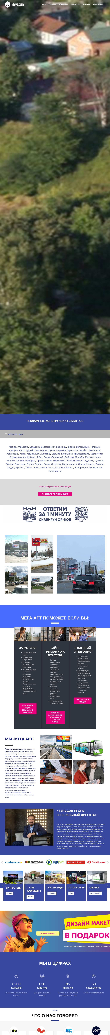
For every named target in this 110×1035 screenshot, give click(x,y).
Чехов (51, 467)
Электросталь (96, 467)
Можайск (79, 457)
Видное (71, 447)
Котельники (67, 454)
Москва (12, 447)
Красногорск (97, 454)
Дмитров (13, 450)
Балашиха (35, 447)
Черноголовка (40, 467)
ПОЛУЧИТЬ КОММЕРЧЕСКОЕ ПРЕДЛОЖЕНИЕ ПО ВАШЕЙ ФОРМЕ (55, 717)
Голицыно (95, 447)
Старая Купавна (86, 464)
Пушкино (99, 460)
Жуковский (72, 450)
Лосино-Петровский (53, 457)
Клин (37, 454)
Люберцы (69, 457)
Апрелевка (23, 447)
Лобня (39, 457)
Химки (28, 467)
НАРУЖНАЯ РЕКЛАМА (49, 4)
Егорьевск (61, 450)
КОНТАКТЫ (86, 4)
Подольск (88, 460)
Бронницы (61, 447)
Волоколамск (82, 447)
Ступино (100, 464)
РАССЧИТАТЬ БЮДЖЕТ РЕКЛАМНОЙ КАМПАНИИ (27, 709)
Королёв (55, 454)
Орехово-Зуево (44, 460)
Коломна (45, 454)
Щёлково (68, 467)
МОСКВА (30, 897)
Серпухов (56, 464)
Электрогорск (81, 467)
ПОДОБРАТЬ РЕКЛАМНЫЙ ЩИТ (55, 494)
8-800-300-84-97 (98, 4)
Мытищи (89, 457)
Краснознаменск (17, 457)
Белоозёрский (48, 447)
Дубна (52, 450)
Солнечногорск (69, 464)
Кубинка (31, 457)
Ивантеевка (12, 454)
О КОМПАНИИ (63, 4)
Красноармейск (81, 454)
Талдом (10, 467)
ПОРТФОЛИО (75, 4)
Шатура (59, 467)
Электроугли (55, 471)
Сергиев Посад (42, 464)
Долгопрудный (26, 450)
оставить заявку (48, 933)
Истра (22, 454)
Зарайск (83, 450)
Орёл (71, 893)
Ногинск (20, 460)
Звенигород (94, 450)
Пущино (9, 464)
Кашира (30, 454)
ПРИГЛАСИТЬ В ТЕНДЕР (82, 701)
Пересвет (77, 460)
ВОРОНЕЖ (52, 893)
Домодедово (41, 450)
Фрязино (20, 467)
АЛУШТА (9, 893)
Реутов (30, 464)
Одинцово (30, 460)
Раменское (20, 464)
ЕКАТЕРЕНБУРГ (95, 893)
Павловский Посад (62, 460)
